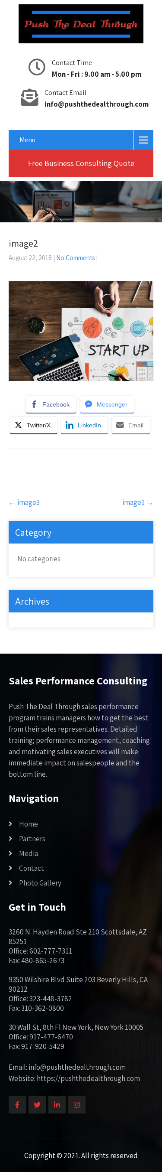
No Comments (75, 258)
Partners (32, 838)
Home (28, 824)
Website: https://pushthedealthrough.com (74, 1078)
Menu (27, 139)
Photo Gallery (40, 883)
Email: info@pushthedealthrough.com (67, 1067)
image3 (24, 502)
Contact (31, 868)
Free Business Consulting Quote (81, 163)
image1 (137, 502)
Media (28, 853)
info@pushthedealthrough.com (96, 104)
